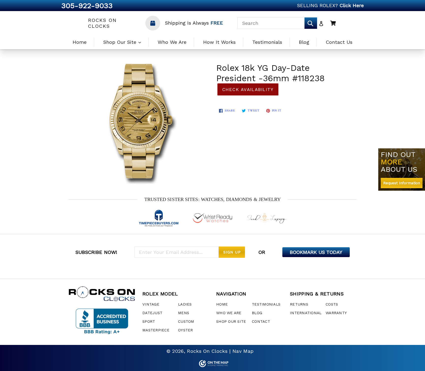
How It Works (219, 42)
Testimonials (267, 42)
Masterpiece (155, 330)
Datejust (152, 313)
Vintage (150, 304)
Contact (261, 321)
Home (80, 42)
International (305, 313)
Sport (148, 321)
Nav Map (243, 351)
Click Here (352, 5)
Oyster (185, 330)
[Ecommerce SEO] (212, 364)
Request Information (401, 183)
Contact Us (339, 42)
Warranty (336, 313)
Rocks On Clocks (102, 23)
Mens (183, 313)
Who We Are (172, 42)
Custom (186, 321)
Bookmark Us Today (316, 252)
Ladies (185, 304)
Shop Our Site (120, 42)
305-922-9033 (87, 5)
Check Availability (248, 89)
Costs (332, 304)
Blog (304, 42)
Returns (299, 304)
